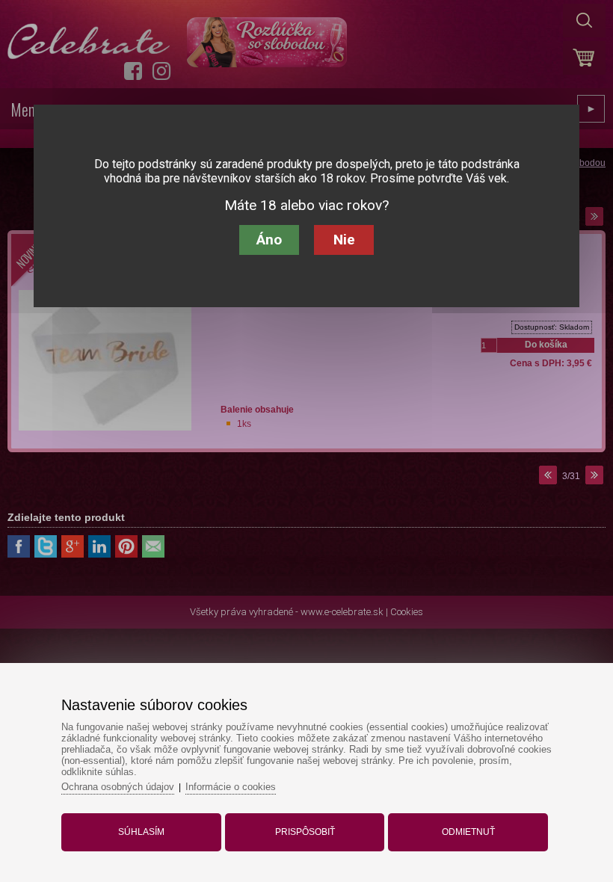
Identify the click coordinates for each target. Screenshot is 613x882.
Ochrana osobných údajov (117, 786)
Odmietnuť (468, 832)
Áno (269, 239)
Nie (344, 239)
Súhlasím (141, 832)
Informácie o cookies (230, 786)
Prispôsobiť (305, 832)
